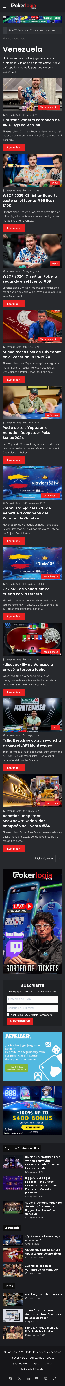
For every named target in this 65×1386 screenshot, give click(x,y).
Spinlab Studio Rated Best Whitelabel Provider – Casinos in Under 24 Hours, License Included (42, 1162)
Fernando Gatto (13, 115)
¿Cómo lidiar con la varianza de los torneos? (41, 1267)
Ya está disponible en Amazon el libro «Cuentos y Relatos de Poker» (43, 1314)
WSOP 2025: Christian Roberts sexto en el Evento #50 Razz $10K (30, 200)
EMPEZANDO (36, 1357)
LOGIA (50, 1357)
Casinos (36, 1363)
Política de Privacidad (32, 1369)
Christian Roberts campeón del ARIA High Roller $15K (32, 122)
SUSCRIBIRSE (20, 1021)
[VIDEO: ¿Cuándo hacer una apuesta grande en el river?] (13, 1255)
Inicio (8, 38)
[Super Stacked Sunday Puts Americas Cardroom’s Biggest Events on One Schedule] (13, 1207)
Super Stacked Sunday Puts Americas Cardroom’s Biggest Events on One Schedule (43, 1208)
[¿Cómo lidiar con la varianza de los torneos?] (13, 1270)
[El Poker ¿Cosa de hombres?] (13, 1299)
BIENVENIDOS (19, 1357)
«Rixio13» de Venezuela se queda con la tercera (26, 591)
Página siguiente (44, 858)
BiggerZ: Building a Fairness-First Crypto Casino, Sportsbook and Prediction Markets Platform (41, 1185)
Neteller (47, 1363)
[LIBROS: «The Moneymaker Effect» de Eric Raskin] (13, 1332)
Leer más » (13, 147)
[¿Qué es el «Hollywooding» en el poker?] (13, 1240)
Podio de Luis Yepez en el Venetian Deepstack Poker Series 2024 (27, 432)
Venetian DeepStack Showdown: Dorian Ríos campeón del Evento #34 (26, 820)
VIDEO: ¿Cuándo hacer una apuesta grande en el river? (43, 1251)
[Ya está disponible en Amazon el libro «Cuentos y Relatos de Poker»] (13, 1315)
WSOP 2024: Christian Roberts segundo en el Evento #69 (30, 279)
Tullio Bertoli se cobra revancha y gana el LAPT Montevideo (32, 743)
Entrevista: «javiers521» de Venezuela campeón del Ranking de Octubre (27, 513)
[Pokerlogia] (23, 6)
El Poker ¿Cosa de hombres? (43, 1294)
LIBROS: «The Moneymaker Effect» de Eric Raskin (42, 1329)
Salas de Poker (21, 1363)
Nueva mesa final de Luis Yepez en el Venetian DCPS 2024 (32, 354)
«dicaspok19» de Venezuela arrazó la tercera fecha (28, 667)
